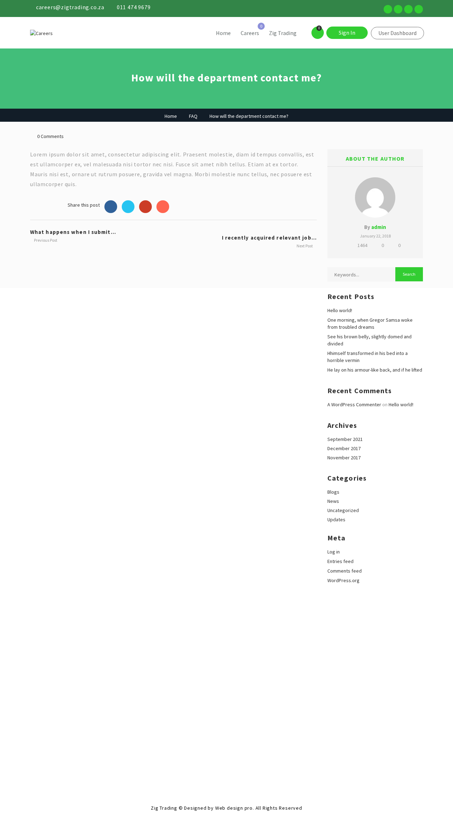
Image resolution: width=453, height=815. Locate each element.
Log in (333, 552)
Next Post (305, 245)
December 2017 (344, 448)
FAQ (193, 116)
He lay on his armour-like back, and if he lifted (374, 370)
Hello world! (339, 310)
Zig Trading (283, 32)
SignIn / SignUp (15, 749)
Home (223, 32)
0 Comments (50, 136)
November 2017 (344, 457)
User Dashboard (397, 32)
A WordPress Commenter (354, 404)
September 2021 (345, 439)
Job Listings (12, 756)
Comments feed (344, 571)
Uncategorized (343, 510)
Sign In (347, 32)
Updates (336, 519)
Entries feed (340, 561)
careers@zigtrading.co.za (70, 7)
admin (378, 227)
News (333, 501)
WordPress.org (343, 580)
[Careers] (79, 33)
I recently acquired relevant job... (269, 237)
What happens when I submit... (73, 232)
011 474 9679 (134, 7)
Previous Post (45, 240)
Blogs (333, 492)
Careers (250, 32)
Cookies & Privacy (19, 735)
